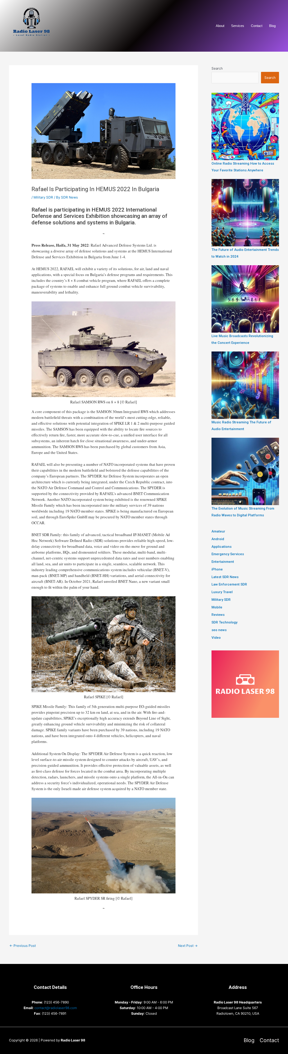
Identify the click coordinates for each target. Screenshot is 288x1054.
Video (216, 638)
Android (218, 539)
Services (237, 26)
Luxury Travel (222, 592)
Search (217, 68)
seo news (219, 630)
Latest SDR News (225, 577)
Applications (222, 547)
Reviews (218, 615)
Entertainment (223, 562)
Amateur (218, 531)
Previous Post (22, 946)
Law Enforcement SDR (229, 584)
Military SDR (43, 197)
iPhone (217, 569)
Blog (272, 26)
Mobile (217, 607)
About (220, 26)
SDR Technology (224, 622)
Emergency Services (228, 554)
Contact (256, 26)
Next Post (188, 946)
